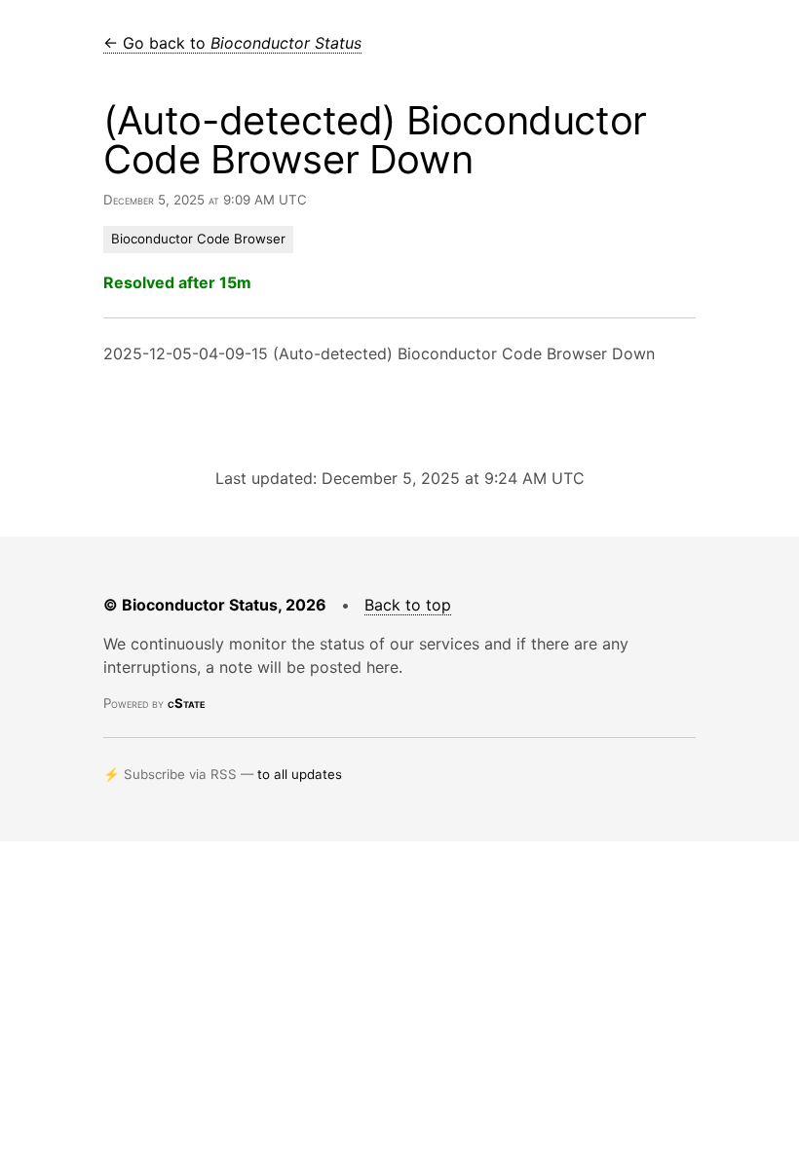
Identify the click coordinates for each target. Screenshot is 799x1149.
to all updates (299, 774)
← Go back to (232, 43)
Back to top (407, 604)
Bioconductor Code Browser (198, 238)
